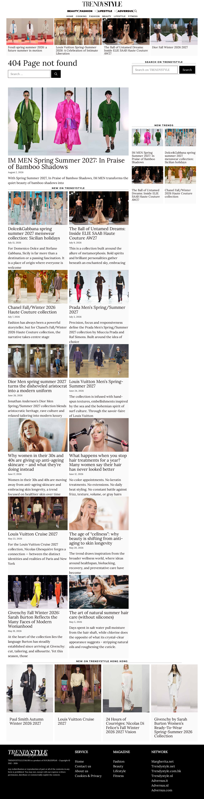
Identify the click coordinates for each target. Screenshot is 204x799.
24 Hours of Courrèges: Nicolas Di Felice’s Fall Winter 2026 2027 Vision (125, 725)
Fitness (118, 776)
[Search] (56, 74)
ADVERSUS (125, 11)
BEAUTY (72, 11)
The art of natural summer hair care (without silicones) (98, 615)
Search (187, 70)
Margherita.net (162, 761)
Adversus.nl (159, 785)
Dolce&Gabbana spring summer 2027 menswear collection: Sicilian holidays (34, 233)
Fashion (118, 761)
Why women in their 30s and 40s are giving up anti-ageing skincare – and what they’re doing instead (36, 462)
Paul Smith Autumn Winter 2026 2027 (27, 721)
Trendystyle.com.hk (166, 771)
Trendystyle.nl (162, 776)
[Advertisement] (164, 100)
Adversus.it (159, 781)
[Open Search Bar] (136, 11)
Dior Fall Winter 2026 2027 (170, 47)
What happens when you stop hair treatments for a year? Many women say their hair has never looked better (98, 462)
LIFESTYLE (105, 11)
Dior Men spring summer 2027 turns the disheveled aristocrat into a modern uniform (37, 386)
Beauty (118, 766)
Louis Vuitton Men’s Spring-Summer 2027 (96, 384)
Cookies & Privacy (88, 776)
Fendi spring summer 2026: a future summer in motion (27, 48)
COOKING (81, 16)
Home (79, 761)
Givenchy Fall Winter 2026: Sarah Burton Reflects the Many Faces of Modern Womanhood (34, 619)
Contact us (83, 766)
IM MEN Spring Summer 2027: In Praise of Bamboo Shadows (66, 163)
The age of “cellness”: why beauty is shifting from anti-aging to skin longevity (96, 538)
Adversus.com (161, 790)
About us (81, 771)
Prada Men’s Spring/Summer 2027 (97, 310)
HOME (69, 16)
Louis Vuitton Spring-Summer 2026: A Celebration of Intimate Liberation (77, 50)
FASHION (86, 11)
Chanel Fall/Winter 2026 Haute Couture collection (32, 310)
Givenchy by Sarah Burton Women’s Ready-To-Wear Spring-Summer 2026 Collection (173, 728)
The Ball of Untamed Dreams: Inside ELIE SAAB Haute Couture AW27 (126, 50)
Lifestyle (119, 771)
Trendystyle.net (163, 766)
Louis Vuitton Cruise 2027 (33, 534)
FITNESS (133, 16)
